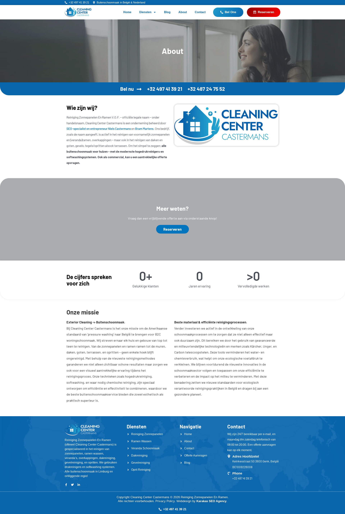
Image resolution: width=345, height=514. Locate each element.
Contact (200, 12)
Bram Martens (144, 128)
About (182, 12)
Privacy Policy (165, 501)
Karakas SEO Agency (211, 501)
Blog (167, 12)
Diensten (145, 12)
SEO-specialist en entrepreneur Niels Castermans (98, 128)
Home (127, 12)
